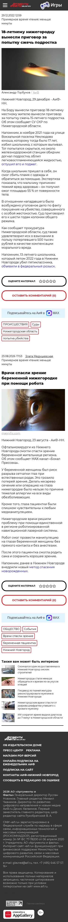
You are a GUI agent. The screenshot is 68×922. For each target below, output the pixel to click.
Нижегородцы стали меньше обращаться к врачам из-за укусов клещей (38, 681)
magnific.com (11, 433)
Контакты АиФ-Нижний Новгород (31, 775)
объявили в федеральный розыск (28, 266)
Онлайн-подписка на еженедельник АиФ (20, 762)
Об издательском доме (22, 745)
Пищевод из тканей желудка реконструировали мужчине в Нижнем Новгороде (35, 693)
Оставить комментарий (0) (34, 295)
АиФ (36, 92)
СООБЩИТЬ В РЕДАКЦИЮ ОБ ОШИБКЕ (31, 780)
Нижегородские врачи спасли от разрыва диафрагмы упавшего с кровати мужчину (37, 705)
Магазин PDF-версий (19, 755)
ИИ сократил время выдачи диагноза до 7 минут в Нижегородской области (40, 716)
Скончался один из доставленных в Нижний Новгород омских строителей (39, 669)
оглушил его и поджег (19, 164)
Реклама (33, 750)
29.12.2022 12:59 (12, 15)
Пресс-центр (13, 750)
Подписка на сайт (18, 769)
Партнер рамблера (36, 903)
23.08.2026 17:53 (12, 356)
